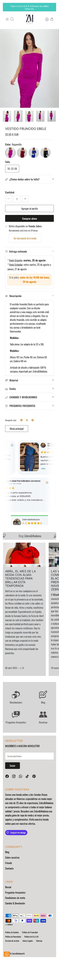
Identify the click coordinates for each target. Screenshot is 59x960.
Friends (8, 863)
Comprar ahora (29, 218)
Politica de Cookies (12, 932)
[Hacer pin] (32, 420)
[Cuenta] (45, 19)
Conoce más (29, 8)
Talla (7, 162)
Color (13, 144)
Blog (7, 852)
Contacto (9, 868)
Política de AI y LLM (31, 936)
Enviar (12, 765)
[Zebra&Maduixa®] (29, 19)
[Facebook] (7, 776)
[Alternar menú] (7, 19)
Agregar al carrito (29, 208)
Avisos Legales (27, 940)
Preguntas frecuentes (15, 892)
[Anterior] (7, 7)
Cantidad (9, 192)
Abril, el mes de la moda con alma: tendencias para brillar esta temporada (20, 578)
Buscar (8, 887)
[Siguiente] (52, 7)
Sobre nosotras (12, 857)
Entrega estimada (18, 251)
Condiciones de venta (15, 898)
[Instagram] (13, 776)
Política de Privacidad (30, 932)
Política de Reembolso (13, 936)
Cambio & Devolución (15, 903)
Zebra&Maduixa (27, 536)
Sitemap (39, 940)
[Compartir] (21, 420)
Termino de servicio (12, 940)
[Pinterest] (34, 776)
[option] (29, 68)
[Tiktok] (27, 776)
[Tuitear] (27, 420)
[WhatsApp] (20, 776)
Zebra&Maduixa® (18, 953)
